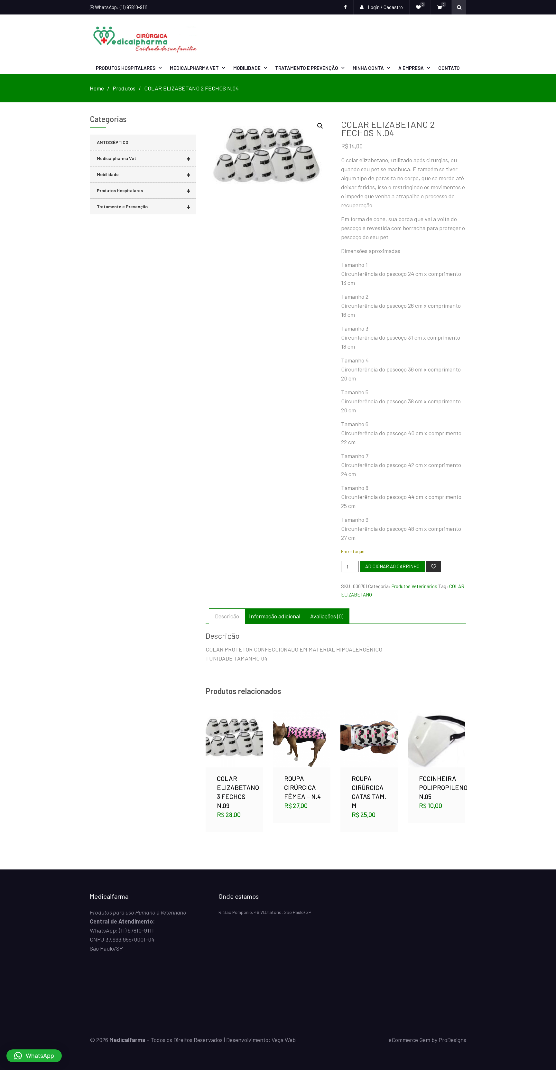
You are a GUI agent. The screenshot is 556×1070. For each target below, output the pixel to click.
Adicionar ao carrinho (392, 566)
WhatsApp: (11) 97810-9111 (120, 7)
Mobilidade (247, 68)
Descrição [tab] (227, 616)
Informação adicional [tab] (274, 616)
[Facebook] (345, 7)
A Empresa (411, 68)
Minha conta (368, 68)
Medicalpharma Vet (194, 68)
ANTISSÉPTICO (112, 142)
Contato (449, 68)
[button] (320, 126)
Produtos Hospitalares (125, 68)
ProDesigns (452, 1039)
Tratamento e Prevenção (306, 68)
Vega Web (284, 1039)
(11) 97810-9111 (136, 930)
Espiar (235, 748)
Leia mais (436, 731)
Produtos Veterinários (414, 586)
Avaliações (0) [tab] (326, 616)
